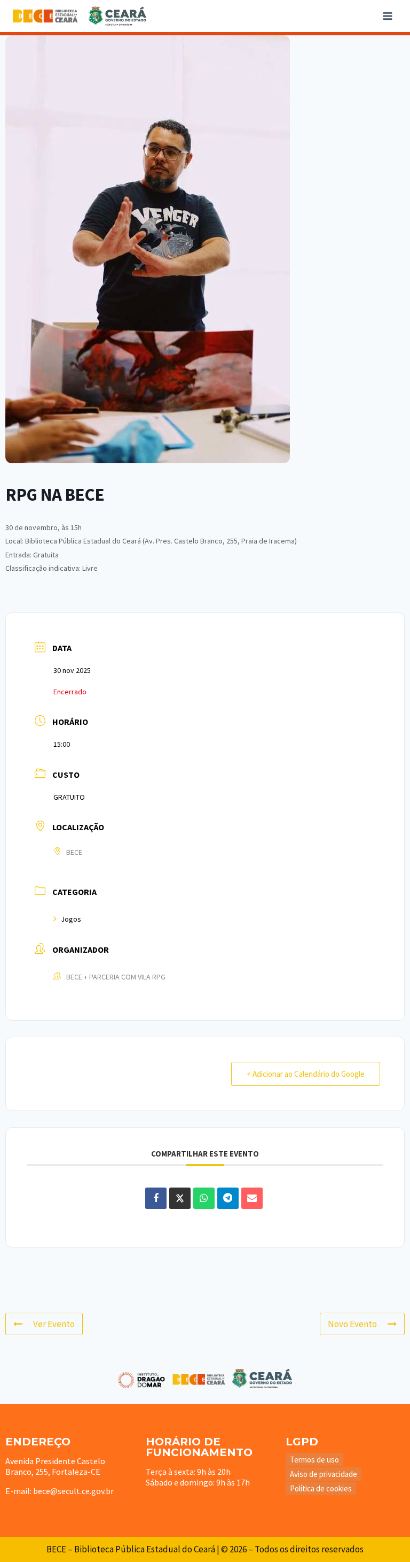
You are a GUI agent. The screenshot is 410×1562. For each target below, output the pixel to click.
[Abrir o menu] (387, 15)
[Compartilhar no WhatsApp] (204, 1198)
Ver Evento (54, 1324)
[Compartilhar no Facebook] (156, 1198)
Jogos (71, 919)
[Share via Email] (252, 1198)
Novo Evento (352, 1324)
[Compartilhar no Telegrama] (228, 1198)
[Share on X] (180, 1198)
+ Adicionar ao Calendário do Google (306, 1074)
